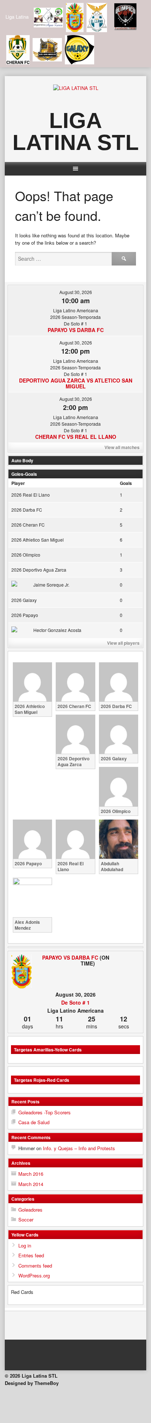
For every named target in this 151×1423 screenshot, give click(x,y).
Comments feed (35, 1265)
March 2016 (30, 1173)
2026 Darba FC (26, 510)
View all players (123, 643)
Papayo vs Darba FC (76, 330)
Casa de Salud (33, 1122)
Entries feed (31, 1255)
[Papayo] (21, 972)
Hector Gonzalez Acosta (57, 630)
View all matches (122, 447)
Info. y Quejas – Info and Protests (79, 1148)
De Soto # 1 (75, 1002)
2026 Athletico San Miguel (37, 540)
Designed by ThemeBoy (32, 1382)
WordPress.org (34, 1275)
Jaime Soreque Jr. (51, 584)
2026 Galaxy (24, 600)
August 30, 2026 (75, 292)
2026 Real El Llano (30, 495)
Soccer (25, 1219)
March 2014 (30, 1184)
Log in (24, 1245)
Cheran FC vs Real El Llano (75, 436)
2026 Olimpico (25, 554)
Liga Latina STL (75, 131)
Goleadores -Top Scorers (44, 1112)
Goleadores (30, 1209)
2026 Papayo (24, 615)
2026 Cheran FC (28, 525)
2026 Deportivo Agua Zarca (38, 569)
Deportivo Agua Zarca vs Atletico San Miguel (75, 383)
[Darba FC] (129, 957)
